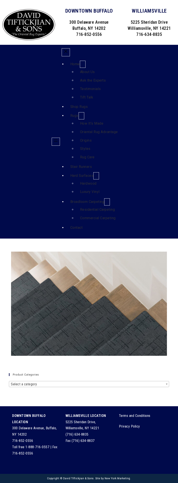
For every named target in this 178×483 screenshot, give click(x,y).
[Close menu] (66, 52)
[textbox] (89, 384)
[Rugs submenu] (81, 115)
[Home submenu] (83, 64)
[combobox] (89, 384)
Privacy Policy (129, 426)
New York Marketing (117, 478)
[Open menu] (56, 142)
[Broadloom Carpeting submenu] (107, 202)
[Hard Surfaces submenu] (96, 175)
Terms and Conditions (134, 416)
